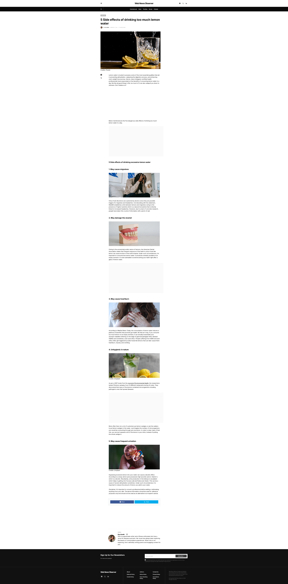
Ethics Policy (143, 574)
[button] (101, 3)
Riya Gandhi (121, 534)
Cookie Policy (130, 576)
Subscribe (180, 556)
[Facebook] (180, 3)
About (128, 572)
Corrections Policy (156, 577)
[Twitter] (183, 3)
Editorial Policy (131, 574)
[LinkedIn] (186, 3)
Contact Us (155, 572)
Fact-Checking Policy (143, 577)
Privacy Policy (156, 574)
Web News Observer (144, 3)
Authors (142, 572)
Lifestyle (103, 15)
